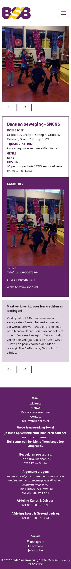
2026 (7, 560)
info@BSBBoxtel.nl (40, 489)
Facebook (36, 546)
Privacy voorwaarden (35, 412)
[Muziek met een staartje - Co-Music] (24, 107)
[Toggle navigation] (63, 13)
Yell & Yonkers (36, 564)
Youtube (37, 550)
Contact (35, 416)
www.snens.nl (28, 287)
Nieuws (35, 408)
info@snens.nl (25, 279)
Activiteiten (35, 403)
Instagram (36, 541)
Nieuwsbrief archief (35, 421)
